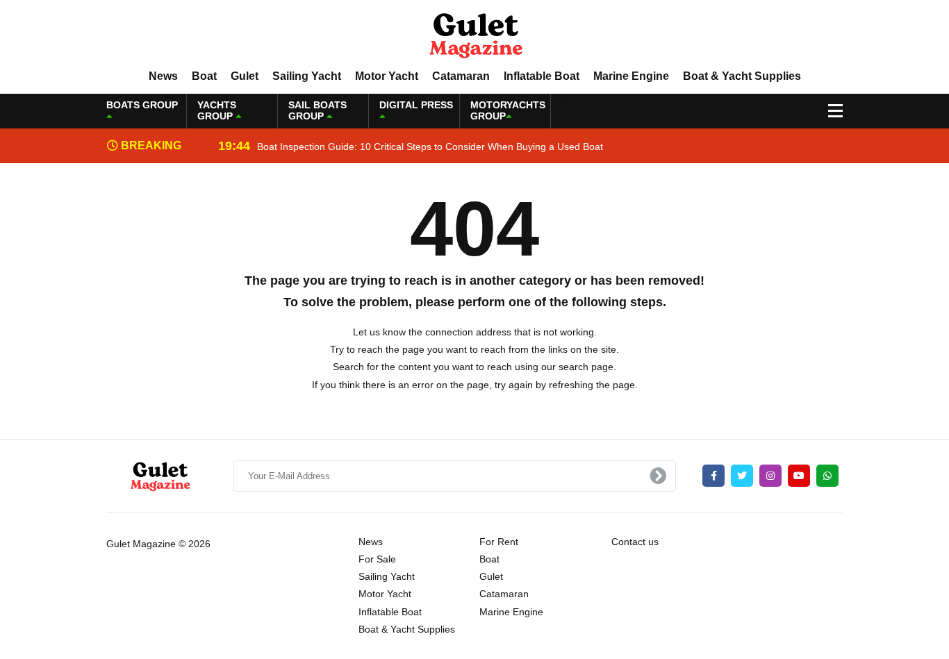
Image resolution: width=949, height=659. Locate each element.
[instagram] (770, 476)
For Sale (377, 559)
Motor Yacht (386, 76)
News (163, 76)
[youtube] (799, 476)
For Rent (498, 541)
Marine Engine (631, 76)
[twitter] (742, 476)
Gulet (244, 76)
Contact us (635, 541)
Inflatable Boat (541, 76)
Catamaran (461, 76)
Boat (204, 76)
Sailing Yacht (306, 76)
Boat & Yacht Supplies (742, 76)
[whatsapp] (827, 476)
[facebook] (713, 476)
